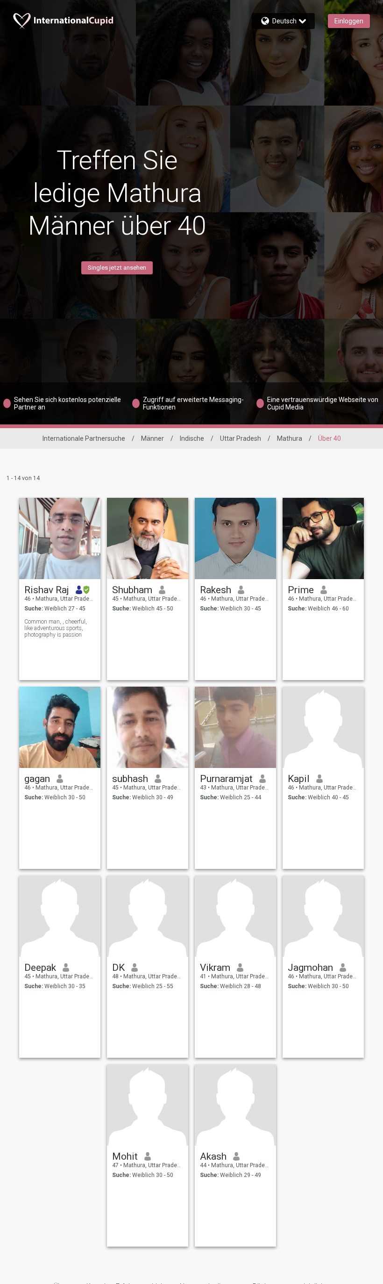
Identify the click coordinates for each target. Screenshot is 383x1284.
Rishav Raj (46, 589)
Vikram (215, 967)
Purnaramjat (226, 778)
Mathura (289, 438)
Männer (152, 438)
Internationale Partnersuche (84, 438)
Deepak (40, 967)
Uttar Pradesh (240, 438)
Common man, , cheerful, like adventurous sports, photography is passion (55, 628)
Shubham (132, 589)
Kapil (299, 778)
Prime (301, 589)
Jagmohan (310, 967)
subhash (130, 778)
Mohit (125, 1156)
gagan (37, 778)
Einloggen (348, 21)
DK (118, 967)
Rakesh (215, 589)
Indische (192, 438)
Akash (213, 1156)
